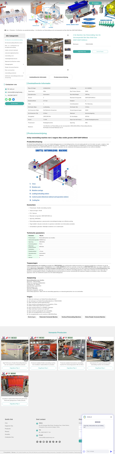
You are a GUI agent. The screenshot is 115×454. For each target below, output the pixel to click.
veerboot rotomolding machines (71, 317)
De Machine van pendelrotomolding (25, 30)
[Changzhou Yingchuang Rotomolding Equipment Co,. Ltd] (6, 3)
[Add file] (84, 451)
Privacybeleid (7, 452)
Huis (46, 3)
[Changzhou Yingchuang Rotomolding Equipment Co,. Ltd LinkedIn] (50, 442)
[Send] (111, 451)
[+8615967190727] (60, 442)
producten (62, 3)
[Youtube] (47, 442)
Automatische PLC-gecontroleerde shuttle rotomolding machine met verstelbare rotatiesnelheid (100, 364)
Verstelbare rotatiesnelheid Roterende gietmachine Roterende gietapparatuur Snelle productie (14, 399)
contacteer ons (81, 3)
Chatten (96, 3)
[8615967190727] (56, 442)
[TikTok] (53, 442)
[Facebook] (40, 442)
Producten (12, 30)
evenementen (72, 3)
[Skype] (13, 99)
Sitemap (13, 452)
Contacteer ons (9, 437)
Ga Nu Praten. (14, 103)
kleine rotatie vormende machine (95, 317)
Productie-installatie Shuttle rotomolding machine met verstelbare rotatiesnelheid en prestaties (43, 363)
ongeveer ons (53, 3)
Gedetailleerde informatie (37, 77)
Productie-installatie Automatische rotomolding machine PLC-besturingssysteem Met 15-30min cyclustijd (72, 364)
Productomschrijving (61, 77)
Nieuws (7, 431)
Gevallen (7, 434)
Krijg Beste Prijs (82, 51)
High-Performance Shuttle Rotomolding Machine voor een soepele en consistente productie (15, 363)
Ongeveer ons (9, 426)
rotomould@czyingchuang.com (16, 92)
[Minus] (111, 417)
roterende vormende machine (49, 317)
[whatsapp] (6, 99)
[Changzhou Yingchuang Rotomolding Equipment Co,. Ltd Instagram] (44, 442)
